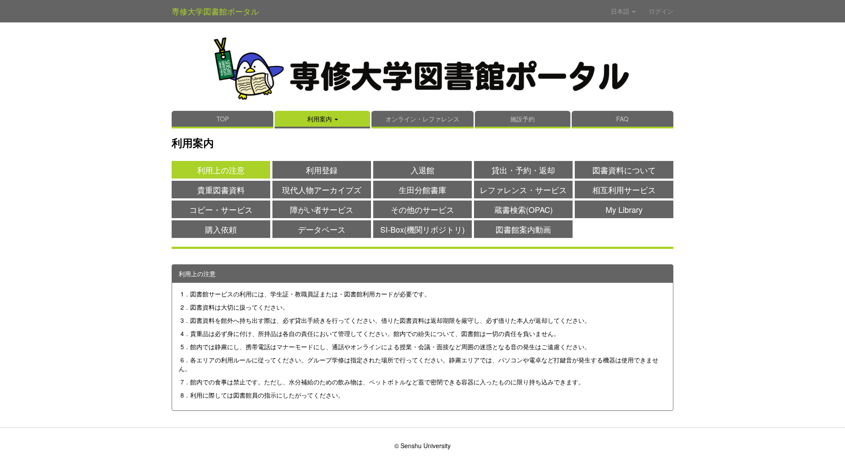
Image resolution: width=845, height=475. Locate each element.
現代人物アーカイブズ (321, 189)
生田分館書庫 (422, 189)
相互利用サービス (624, 189)
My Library (624, 209)
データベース (321, 229)
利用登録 (322, 169)
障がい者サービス (321, 209)
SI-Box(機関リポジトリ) (422, 229)
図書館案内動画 (523, 229)
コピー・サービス (221, 209)
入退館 (422, 169)
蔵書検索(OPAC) (523, 209)
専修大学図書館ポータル (215, 11)
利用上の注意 (221, 169)
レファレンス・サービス (523, 189)
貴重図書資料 (221, 189)
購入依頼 (221, 229)
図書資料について (624, 169)
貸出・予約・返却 (523, 169)
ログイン (661, 11)
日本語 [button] (621, 11)
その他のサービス (422, 209)
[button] (322, 119)
